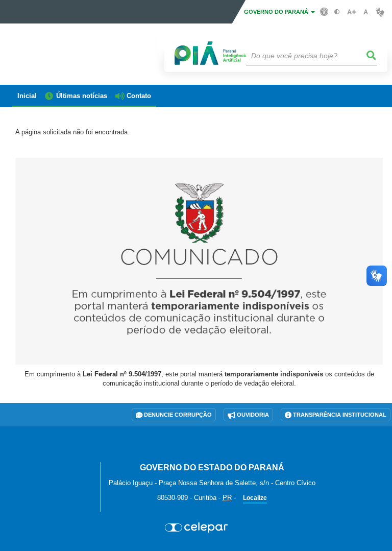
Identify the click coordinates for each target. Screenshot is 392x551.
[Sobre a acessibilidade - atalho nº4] (324, 11)
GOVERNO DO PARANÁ (277, 12)
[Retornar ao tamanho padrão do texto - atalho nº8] (366, 12)
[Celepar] (196, 527)
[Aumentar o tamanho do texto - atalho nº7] (351, 12)
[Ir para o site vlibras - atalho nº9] (380, 12)
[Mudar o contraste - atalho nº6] (337, 12)
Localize (255, 497)
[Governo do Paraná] (52, 455)
